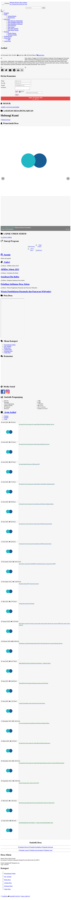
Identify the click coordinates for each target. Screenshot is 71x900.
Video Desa (7, 352)
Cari (44, 7)
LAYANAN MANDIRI (12, 107)
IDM (9, 39)
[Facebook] (2, 70)
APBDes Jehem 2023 (10, 269)
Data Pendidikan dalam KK (15, 22)
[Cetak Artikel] (18, 70)
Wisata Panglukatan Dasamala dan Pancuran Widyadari (26, 291)
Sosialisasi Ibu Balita (10, 277)
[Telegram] (14, 70)
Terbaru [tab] (6, 416)
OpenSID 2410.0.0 (15, 896)
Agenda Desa (8, 349)
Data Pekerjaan (12, 25)
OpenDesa (5, 896)
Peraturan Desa (8, 351)
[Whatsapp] (22, 70)
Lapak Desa (7, 41)
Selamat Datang (12, 16)
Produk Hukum (12, 33)
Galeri (6, 262)
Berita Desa (41, 55)
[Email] (10, 70)
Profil (5, 14)
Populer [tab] (6, 417)
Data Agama (11, 27)
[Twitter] (6, 70)
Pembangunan (8, 36)
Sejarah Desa (11, 17)
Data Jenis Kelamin (13, 28)
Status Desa (7, 38)
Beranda (6, 13)
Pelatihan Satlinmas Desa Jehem (15, 284)
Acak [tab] (5, 419)
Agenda (6, 255)
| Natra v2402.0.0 (25, 896)
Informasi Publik (12, 35)
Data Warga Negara (13, 30)
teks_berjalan (7, 346)
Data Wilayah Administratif (15, 21)
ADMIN (3, 107)
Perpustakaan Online (9, 345)
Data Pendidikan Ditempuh (15, 24)
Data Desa (7, 19)
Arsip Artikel (9, 412)
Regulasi (6, 31)
